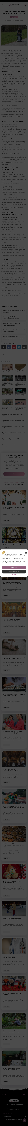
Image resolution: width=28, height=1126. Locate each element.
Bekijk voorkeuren (14, 571)
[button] (25, 553)
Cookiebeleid (13, 574)
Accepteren (14, 567)
